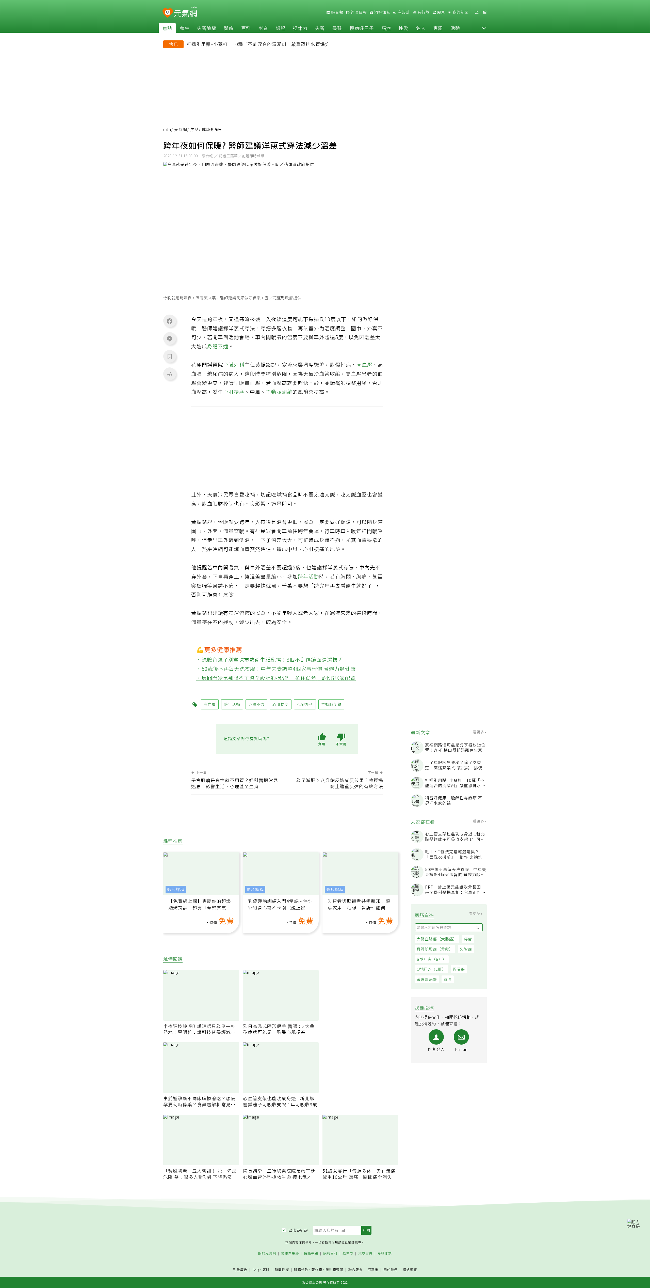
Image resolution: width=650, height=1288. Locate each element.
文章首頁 (365, 1253)
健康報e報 (298, 1230)
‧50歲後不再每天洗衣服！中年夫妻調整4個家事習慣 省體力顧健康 (276, 668)
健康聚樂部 (290, 1253)
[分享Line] (169, 338)
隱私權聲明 (334, 1269)
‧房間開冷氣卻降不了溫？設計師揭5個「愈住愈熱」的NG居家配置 (276, 677)
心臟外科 (234, 364)
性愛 (403, 28)
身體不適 (218, 346)
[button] (484, 28)
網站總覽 (410, 1270)
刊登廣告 (240, 1270)
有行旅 (423, 12)
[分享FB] (169, 321)
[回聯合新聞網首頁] (167, 13)
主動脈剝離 (279, 391)
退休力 (300, 28)
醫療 (229, 28)
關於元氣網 (267, 1253)
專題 (438, 28)
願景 (440, 12)
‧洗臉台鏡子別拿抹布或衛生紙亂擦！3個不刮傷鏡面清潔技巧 (269, 659)
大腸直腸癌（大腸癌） (437, 938)
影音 (263, 28)
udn (167, 129)
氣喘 (448, 979)
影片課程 (175, 889)
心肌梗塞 (234, 391)
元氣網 (180, 129)
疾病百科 (330, 1253)
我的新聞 (460, 12)
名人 (421, 28)
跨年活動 (308, 576)
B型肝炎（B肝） (432, 959)
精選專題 (311, 1253)
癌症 (386, 28)
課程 (280, 28)
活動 (455, 28)
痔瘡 (468, 938)
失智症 (466, 949)
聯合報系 (355, 1270)
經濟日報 (358, 12)
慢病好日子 (362, 28)
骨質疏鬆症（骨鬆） (435, 949)
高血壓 (364, 364)
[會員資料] (477, 12)
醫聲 (337, 28)
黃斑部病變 (427, 979)
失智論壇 (206, 28)
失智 (320, 28)
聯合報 (336, 12)
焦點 (167, 28)
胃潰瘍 (459, 969)
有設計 (403, 12)
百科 (246, 28)
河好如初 (382, 12)
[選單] (485, 12)
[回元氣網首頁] (185, 12)
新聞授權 (282, 1270)
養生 (184, 28)
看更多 (479, 732)
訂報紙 (373, 1270)
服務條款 (301, 1269)
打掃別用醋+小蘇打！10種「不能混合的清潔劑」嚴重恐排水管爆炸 (258, 44)
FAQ (255, 1269)
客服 (266, 1269)
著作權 (317, 1269)
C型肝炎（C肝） (431, 969)
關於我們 (390, 1270)
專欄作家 (385, 1253)
